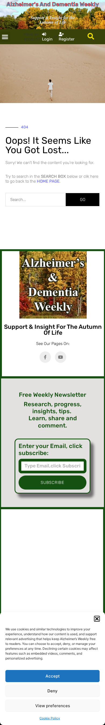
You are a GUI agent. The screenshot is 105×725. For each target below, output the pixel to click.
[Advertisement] (52, 567)
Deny (52, 690)
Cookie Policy (50, 718)
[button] (97, 618)
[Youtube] (60, 357)
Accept (53, 676)
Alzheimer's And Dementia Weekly (52, 4)
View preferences (52, 705)
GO (82, 199)
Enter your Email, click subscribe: (50, 450)
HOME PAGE (48, 181)
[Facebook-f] (45, 357)
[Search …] (91, 37)
